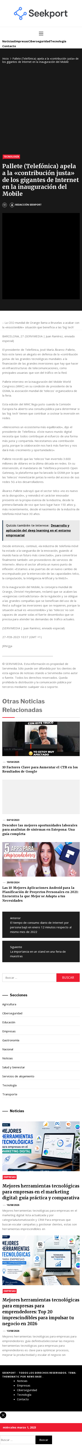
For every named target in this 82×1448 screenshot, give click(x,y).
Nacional (7, 1049)
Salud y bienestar (13, 1067)
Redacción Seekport (28, 204)
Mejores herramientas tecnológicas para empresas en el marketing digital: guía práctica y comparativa (40, 1192)
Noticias (8, 41)
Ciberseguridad (39, 41)
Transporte (9, 1094)
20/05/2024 (13, 882)
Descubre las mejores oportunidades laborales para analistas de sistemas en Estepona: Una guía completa (39, 829)
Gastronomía (10, 1040)
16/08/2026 (13, 1205)
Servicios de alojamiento (18, 1076)
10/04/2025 (13, 762)
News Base (35, 1376)
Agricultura (9, 1004)
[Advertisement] (41, 109)
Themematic (11, 1376)
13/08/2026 (13, 1330)
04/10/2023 (13, 820)
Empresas (21, 41)
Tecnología (58, 41)
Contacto (9, 46)
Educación (8, 1022)
